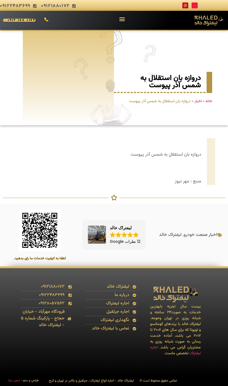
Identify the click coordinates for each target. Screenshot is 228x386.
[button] (122, 18)
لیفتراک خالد (170, 234)
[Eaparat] (195, 6)
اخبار (198, 101)
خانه (208, 101)
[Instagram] (185, 6)
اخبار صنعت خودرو (200, 234)
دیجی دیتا (14, 380)
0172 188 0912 (22, 20)
